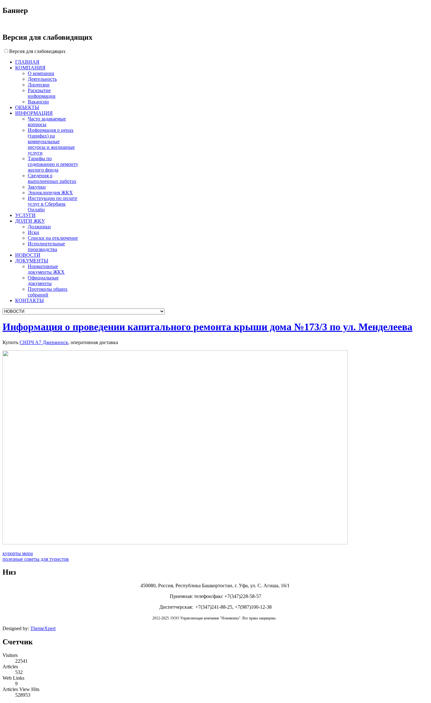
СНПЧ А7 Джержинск (44, 342)
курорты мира (18, 553)
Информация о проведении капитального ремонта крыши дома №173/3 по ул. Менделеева (207, 326)
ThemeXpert (43, 628)
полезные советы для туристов (36, 559)
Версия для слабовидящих (37, 51)
